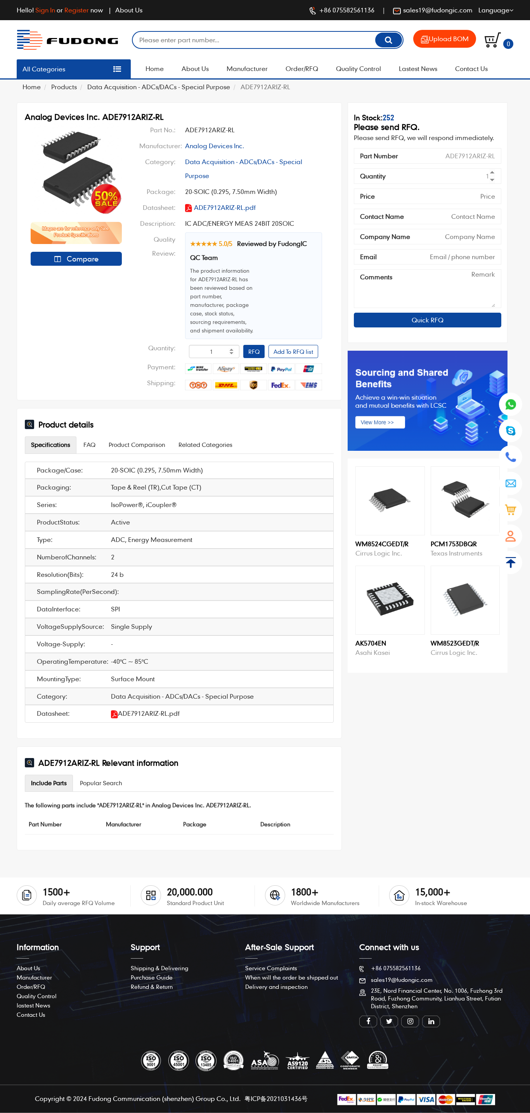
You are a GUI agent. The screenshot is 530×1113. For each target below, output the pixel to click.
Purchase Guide (152, 977)
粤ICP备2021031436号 (276, 1098)
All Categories (44, 69)
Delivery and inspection (276, 986)
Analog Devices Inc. (214, 146)
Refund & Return (152, 986)
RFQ (254, 351)
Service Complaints (271, 967)
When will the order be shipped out (291, 977)
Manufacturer (247, 68)
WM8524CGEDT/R (382, 544)
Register (76, 10)
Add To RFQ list (293, 351)
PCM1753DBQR (454, 544)
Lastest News (418, 68)
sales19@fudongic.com (438, 10)
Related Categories (205, 444)
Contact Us (471, 68)
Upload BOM (449, 39)
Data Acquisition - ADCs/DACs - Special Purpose (158, 87)
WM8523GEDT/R (455, 643)
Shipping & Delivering (159, 967)
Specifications (50, 444)
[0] (493, 39)
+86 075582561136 (346, 10)
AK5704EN (370, 643)
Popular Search (101, 783)
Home (154, 68)
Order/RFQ (302, 68)
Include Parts (49, 783)
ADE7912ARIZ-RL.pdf (225, 207)
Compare (82, 258)
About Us (128, 10)
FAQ (89, 444)
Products (64, 87)
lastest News (33, 1005)
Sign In (45, 10)
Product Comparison (137, 444)
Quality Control (358, 68)
